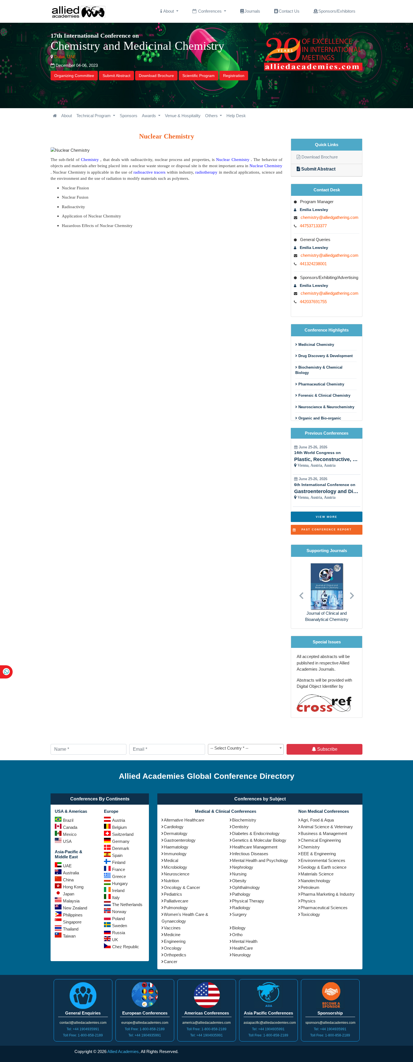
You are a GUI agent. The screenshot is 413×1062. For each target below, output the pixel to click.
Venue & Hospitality (183, 115)
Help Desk (236, 115)
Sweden (119, 925)
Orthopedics (175, 954)
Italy (116, 897)
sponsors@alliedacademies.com (330, 1023)
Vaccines (172, 927)
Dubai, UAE (64, 56)
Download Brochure (156, 75)
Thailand (70, 929)
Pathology (241, 894)
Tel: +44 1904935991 (83, 1029)
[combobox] (246, 749)
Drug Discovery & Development (325, 356)
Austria (118, 820)
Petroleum (310, 887)
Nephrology (242, 867)
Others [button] (212, 115)
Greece (119, 876)
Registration (233, 75)
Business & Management (324, 833)
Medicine (172, 934)
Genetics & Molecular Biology (259, 840)
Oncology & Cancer (182, 887)
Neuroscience (176, 874)
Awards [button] (149, 115)
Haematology (176, 847)
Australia (71, 872)
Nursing (239, 874)
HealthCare (242, 948)
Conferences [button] (210, 11)
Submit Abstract (116, 75)
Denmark (120, 848)
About (66, 115)
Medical (171, 860)
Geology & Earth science (323, 867)
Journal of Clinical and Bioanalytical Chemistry (326, 616)
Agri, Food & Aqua (317, 820)
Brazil (68, 820)
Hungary (120, 883)
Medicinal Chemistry (315, 344)
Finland (118, 862)
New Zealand (75, 908)
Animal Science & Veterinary (327, 826)
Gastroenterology (180, 840)
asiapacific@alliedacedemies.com (270, 1023)
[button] (301, 592)
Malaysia (71, 900)
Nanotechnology (315, 880)
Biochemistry (244, 820)
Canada (70, 827)
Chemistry (310, 847)
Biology (239, 927)
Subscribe (326, 749)
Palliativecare (176, 900)
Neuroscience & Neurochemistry (325, 407)
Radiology (241, 907)
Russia (118, 932)
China (68, 879)
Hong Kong (73, 886)
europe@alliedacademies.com (144, 1023)
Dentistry (240, 826)
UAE (67, 865)
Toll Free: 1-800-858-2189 (83, 1035)
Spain (117, 855)
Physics (308, 900)
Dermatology (175, 833)
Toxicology (310, 914)
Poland (118, 918)
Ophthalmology (246, 887)
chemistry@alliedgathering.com (329, 217)
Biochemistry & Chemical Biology (318, 370)
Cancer (170, 961)
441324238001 (313, 263)
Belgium (119, 827)
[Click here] (55, 115)
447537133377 (313, 225)
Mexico (69, 834)
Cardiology (173, 826)
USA (67, 841)
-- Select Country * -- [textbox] (229, 748)
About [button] (168, 11)
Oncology (172, 948)
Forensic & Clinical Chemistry (323, 395)
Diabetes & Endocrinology (256, 833)
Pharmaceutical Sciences (324, 907)
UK (115, 939)
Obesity (239, 880)
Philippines (73, 915)
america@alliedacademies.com (206, 1023)
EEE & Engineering (318, 853)
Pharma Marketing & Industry (328, 894)
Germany (121, 841)
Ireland (118, 890)
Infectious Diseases (250, 853)
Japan (68, 893)
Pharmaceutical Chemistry (320, 384)
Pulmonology (176, 907)
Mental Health (244, 941)
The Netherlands (127, 904)
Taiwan (69, 936)
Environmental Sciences (323, 860)
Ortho (237, 934)
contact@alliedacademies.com (83, 1023)
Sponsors (128, 115)
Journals (252, 11)
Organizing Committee (74, 75)
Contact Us (289, 11)
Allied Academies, (123, 1051)
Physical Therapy (248, 900)
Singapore (72, 922)
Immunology (175, 853)
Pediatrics (173, 894)
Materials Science (317, 874)
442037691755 (313, 301)
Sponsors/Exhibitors (336, 11)
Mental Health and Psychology (260, 860)
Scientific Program (198, 75)
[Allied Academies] (79, 11)
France (118, 869)
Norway (119, 911)
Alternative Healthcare (184, 820)
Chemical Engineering (321, 840)
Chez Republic (125, 946)
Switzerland (122, 834)
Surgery (239, 914)
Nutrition (171, 880)
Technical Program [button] (94, 115)
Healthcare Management (254, 847)
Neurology (241, 954)
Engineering (174, 941)
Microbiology (175, 867)
